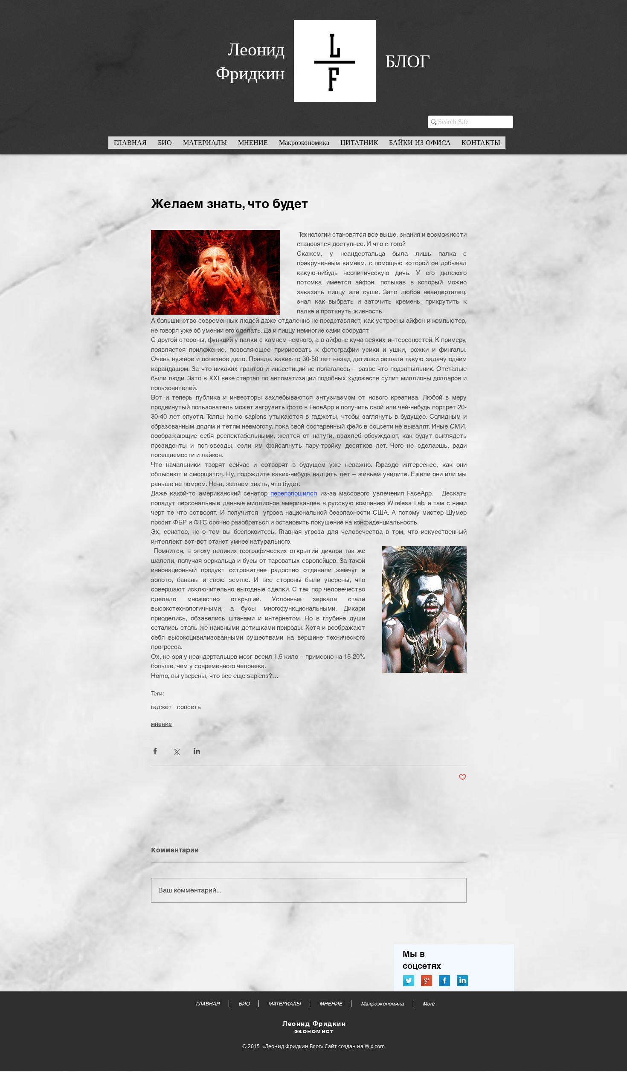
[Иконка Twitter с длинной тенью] (408, 980)
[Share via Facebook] (155, 751)
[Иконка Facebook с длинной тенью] (444, 980)
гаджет (161, 706)
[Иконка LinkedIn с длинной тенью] (462, 980)
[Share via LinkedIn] (197, 751)
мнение (161, 723)
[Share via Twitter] (176, 751)
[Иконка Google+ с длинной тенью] (426, 980)
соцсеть (189, 706)
